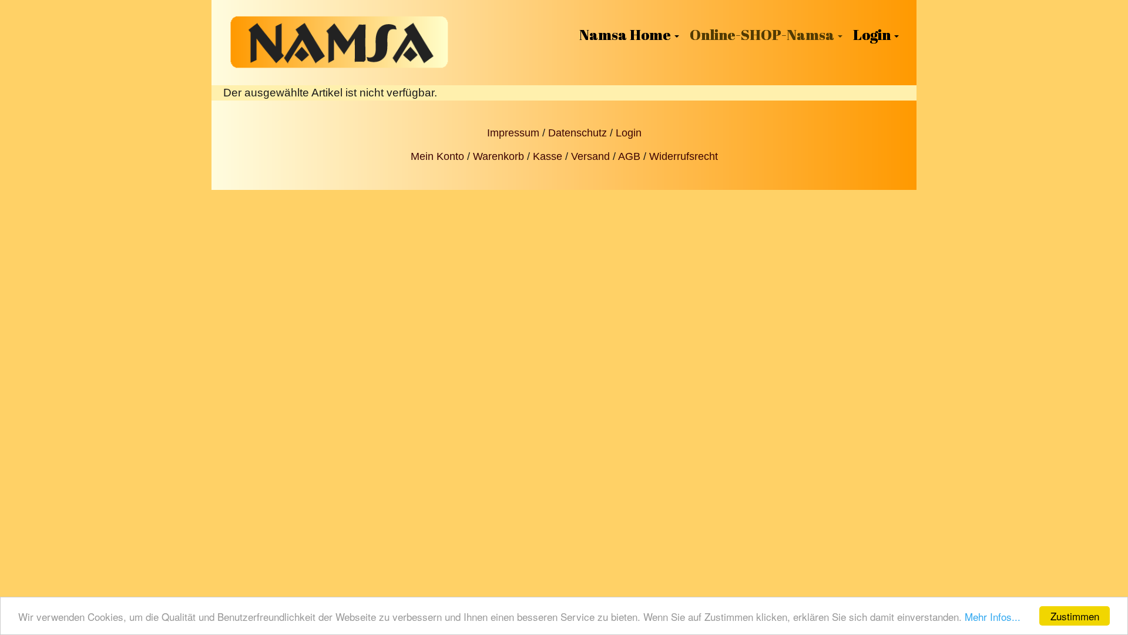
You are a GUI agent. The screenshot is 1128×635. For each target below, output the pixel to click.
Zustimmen (1074, 616)
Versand (590, 156)
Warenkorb (498, 156)
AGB (629, 156)
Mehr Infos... (992, 616)
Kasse (547, 156)
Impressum (513, 133)
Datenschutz (577, 133)
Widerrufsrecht (683, 156)
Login (629, 133)
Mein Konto (437, 156)
